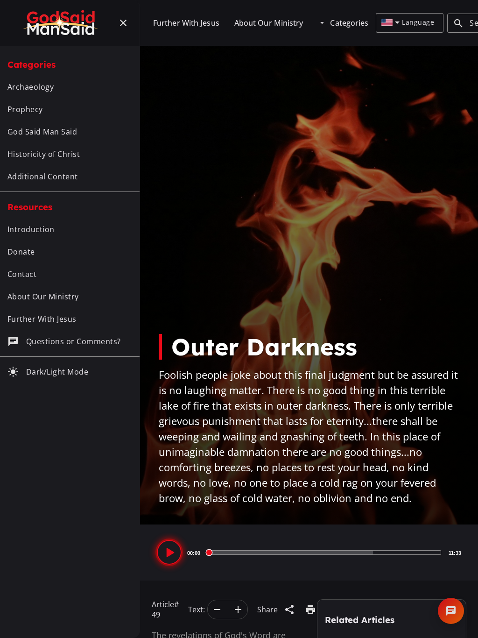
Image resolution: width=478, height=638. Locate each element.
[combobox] (390, 23)
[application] (309, 552)
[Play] (169, 552)
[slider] (324, 552)
